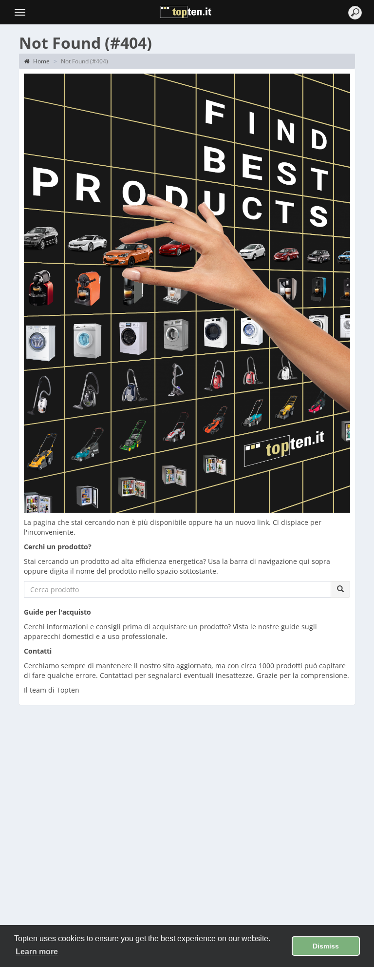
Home (41, 61)
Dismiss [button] (326, 946)
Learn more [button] (37, 952)
